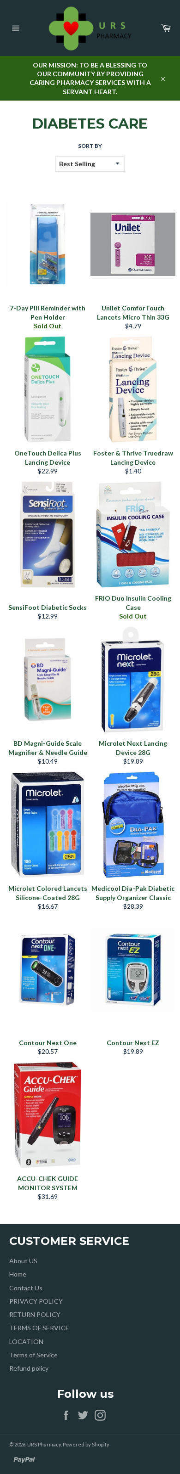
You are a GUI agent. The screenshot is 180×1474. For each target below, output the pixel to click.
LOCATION (26, 1341)
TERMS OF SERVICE (39, 1328)
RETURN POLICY (34, 1314)
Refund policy (28, 1368)
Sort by (90, 145)
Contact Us (25, 1288)
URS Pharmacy (44, 1444)
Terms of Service (33, 1355)
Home (17, 1274)
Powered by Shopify (86, 1444)
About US (23, 1261)
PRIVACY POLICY (36, 1301)
